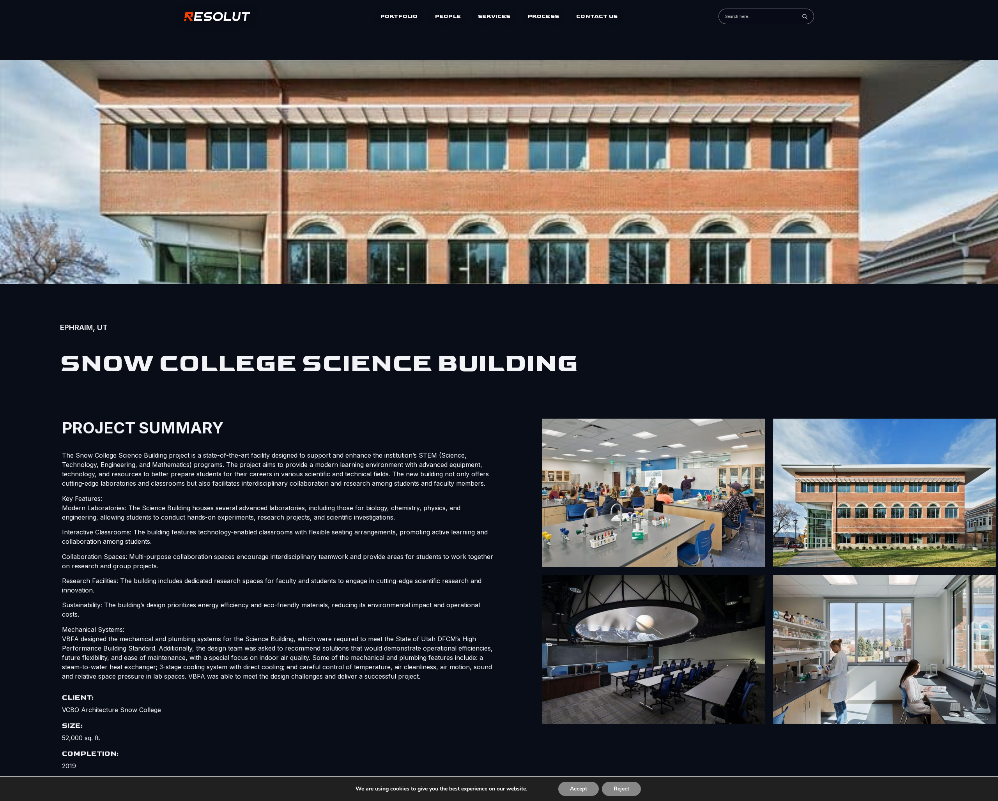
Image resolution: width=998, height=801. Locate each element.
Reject (621, 788)
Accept (578, 788)
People (448, 16)
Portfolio (399, 16)
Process (543, 16)
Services (494, 16)
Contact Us (597, 16)
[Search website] (804, 16)
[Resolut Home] (221, 16)
